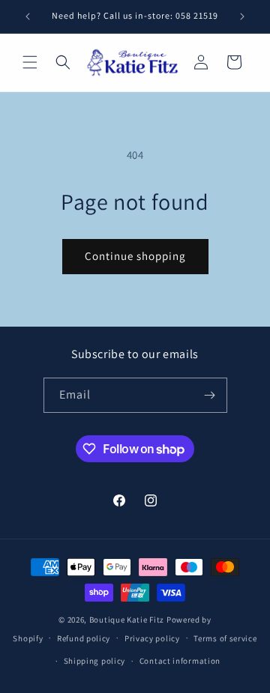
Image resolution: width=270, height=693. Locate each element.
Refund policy (83, 638)
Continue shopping (135, 256)
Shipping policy (95, 661)
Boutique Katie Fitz (126, 619)
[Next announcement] (242, 16)
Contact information (180, 661)
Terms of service (225, 638)
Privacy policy (152, 638)
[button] (30, 62)
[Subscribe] (210, 395)
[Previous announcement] (27, 16)
